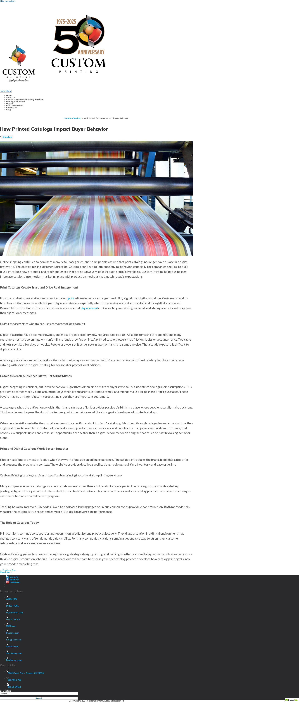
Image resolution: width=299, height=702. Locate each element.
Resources (11, 107)
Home (9, 95)
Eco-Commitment (14, 105)
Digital (9, 103)
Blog (8, 109)
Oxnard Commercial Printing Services (24, 99)
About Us (10, 97)
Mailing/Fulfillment (15, 101)
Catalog (7, 137)
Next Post (6, 572)
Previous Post (8, 570)
